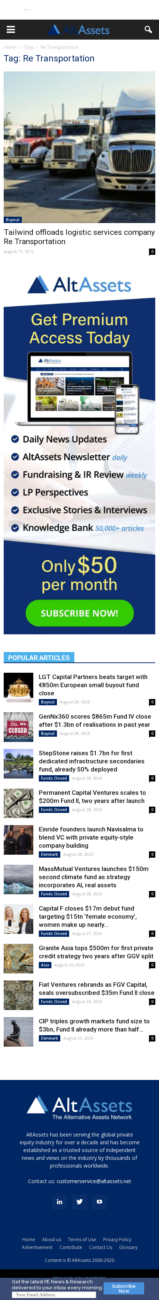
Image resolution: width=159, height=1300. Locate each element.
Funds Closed (54, 778)
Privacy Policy (117, 1239)
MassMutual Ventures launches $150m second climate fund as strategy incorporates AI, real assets (94, 877)
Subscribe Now (124, 1288)
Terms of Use (82, 1239)
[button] (11, 30)
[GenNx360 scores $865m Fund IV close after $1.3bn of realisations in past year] (18, 727)
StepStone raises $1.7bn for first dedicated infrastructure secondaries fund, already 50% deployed (92, 761)
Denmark (49, 854)
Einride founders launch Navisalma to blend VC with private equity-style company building (91, 837)
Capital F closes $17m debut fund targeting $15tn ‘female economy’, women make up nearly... (88, 916)
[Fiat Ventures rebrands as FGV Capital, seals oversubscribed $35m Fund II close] (18, 995)
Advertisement (37, 1247)
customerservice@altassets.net (94, 1181)
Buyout (13, 219)
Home (10, 47)
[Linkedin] (59, 1202)
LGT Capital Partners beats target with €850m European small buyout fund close (93, 685)
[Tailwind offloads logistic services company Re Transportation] (79, 147)
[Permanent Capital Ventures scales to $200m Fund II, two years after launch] (18, 803)
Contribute (71, 1247)
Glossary (128, 1247)
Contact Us (100, 1247)
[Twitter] (79, 1202)
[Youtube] (99, 1202)
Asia (45, 965)
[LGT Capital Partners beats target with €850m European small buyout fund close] (18, 687)
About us (51, 1239)
